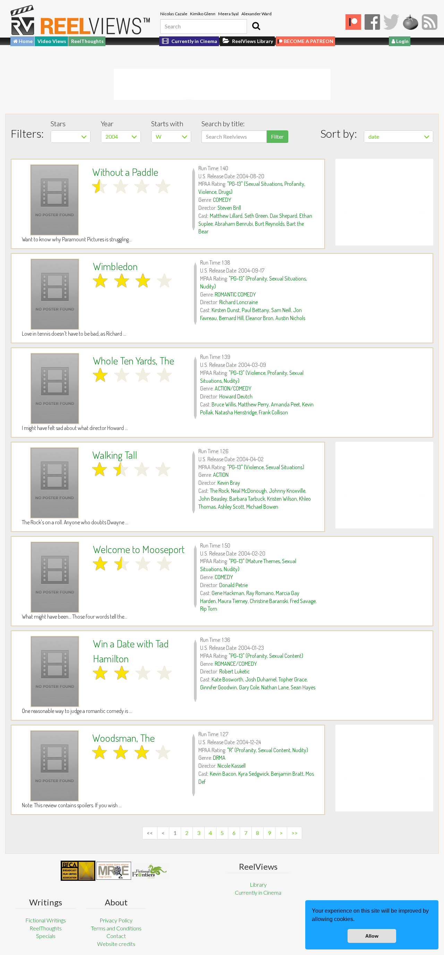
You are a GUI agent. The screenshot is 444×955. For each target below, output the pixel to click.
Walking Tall (114, 454)
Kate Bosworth (227, 679)
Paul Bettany (255, 310)
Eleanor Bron (259, 318)
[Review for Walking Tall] (54, 482)
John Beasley (212, 498)
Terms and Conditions (116, 928)
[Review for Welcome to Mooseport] (55, 577)
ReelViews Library (252, 41)
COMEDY (222, 199)
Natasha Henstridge (236, 412)
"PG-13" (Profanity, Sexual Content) (266, 655)
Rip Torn (208, 608)
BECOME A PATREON (308, 41)
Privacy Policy (116, 920)
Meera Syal (228, 13)
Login (402, 41)
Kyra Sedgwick (253, 773)
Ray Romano (260, 593)
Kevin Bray (228, 482)
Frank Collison (273, 412)
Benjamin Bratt (287, 773)
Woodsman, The (123, 737)
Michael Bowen (262, 506)
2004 (111, 136)
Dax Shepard (283, 215)
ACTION (221, 474)
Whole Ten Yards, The (133, 360)
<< (150, 832)
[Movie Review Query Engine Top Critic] (113, 871)
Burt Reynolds (269, 223)
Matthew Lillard (226, 215)
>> (294, 832)
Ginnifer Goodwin (218, 687)
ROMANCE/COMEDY (236, 663)
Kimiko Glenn (202, 13)
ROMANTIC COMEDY (235, 294)
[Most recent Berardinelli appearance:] (149, 870)
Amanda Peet (285, 404)
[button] (357, 920)
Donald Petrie (233, 585)
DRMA (219, 757)
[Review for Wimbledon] (55, 294)
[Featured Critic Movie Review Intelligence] (78, 871)
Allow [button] (371, 936)
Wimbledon (115, 266)
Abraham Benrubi (234, 223)
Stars (58, 123)
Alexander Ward (256, 13)
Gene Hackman (228, 593)
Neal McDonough (249, 490)
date (373, 136)
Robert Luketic (234, 671)
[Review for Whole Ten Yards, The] (55, 388)
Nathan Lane (275, 687)
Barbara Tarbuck (247, 498)
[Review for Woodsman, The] (54, 765)
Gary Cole (249, 687)
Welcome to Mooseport (139, 549)
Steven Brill (229, 207)
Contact (116, 935)
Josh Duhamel (260, 679)
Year (107, 123)
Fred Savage (303, 600)
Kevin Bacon (223, 773)
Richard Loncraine (238, 302)
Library (258, 884)
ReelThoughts (87, 41)
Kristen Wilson (282, 498)
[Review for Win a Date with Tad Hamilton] (55, 671)
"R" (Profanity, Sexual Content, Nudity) (267, 750)
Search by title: (223, 123)
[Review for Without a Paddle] (54, 199)
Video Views (51, 41)
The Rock (219, 490)
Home (25, 41)
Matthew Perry (253, 404)
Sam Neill (281, 310)
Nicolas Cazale (173, 13)
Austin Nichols (290, 318)
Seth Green (256, 215)
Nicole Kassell (231, 765)
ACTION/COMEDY (233, 388)
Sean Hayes (303, 687)
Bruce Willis (224, 404)
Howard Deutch (236, 396)
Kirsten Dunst (226, 310)
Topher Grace (293, 679)
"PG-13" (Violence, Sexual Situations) (265, 467)
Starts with (167, 123)
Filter (277, 136)
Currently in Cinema (193, 41)
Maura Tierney (233, 600)
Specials (46, 935)
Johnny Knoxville (287, 490)
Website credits (116, 943)
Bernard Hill (231, 318)
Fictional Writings (45, 920)
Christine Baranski (269, 600)
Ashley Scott (231, 506)
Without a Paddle (125, 171)
